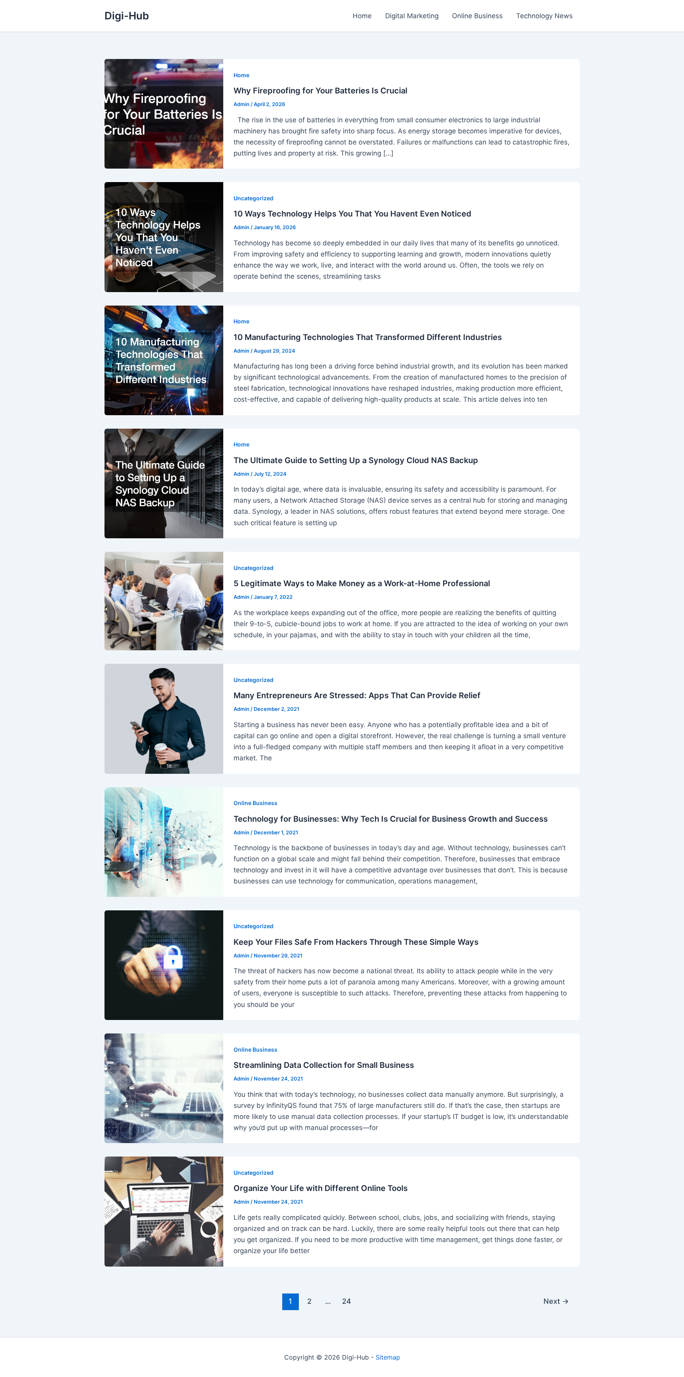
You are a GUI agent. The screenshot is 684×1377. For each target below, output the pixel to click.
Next (556, 1301)
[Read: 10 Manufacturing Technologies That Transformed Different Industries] (163, 360)
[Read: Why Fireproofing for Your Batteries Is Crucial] (163, 113)
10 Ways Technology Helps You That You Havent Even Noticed (352, 213)
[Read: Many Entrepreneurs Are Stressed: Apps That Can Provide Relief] (163, 718)
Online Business (477, 16)
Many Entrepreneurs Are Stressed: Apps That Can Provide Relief (357, 695)
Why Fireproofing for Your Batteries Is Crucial (320, 90)
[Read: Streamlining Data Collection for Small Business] (163, 1088)
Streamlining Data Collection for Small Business (324, 1065)
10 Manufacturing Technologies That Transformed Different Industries (368, 337)
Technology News (544, 16)
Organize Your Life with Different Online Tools (321, 1188)
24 (346, 1301)
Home (362, 16)
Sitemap (388, 1357)
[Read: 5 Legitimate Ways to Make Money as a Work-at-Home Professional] (163, 600)
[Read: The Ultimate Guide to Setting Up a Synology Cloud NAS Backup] (163, 483)
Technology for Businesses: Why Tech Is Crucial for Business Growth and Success (391, 819)
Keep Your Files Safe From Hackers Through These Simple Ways (356, 942)
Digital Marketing (412, 16)
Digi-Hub (126, 15)
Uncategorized (254, 198)
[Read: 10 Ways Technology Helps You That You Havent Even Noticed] (163, 237)
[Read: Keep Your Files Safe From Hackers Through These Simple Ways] (163, 965)
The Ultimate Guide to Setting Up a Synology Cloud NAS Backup (356, 460)
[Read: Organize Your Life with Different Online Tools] (163, 1211)
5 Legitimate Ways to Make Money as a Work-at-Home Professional (362, 583)
